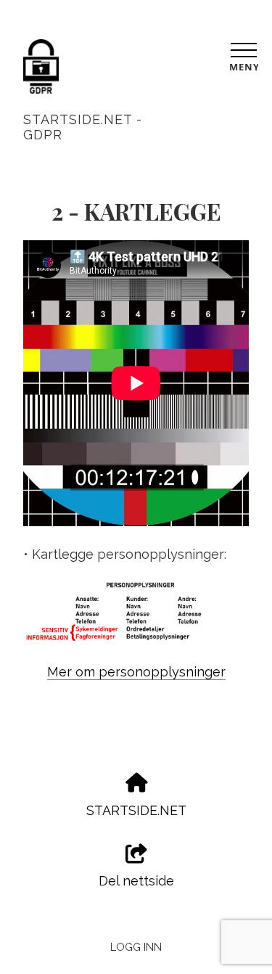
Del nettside (136, 880)
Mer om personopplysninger (136, 671)
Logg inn (136, 947)
